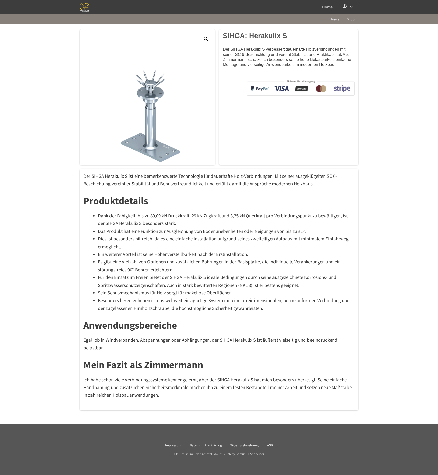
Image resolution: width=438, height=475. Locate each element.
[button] (348, 7)
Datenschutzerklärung (206, 445)
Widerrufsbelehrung (244, 445)
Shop (351, 19)
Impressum (173, 445)
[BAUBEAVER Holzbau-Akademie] (84, 7)
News (335, 19)
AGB (270, 445)
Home (327, 7)
